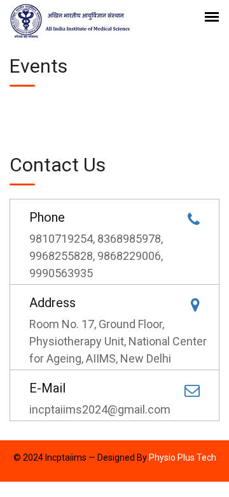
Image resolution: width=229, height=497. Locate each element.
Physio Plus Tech (182, 457)
